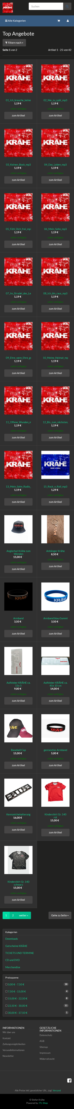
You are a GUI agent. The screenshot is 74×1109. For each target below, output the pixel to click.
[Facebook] (69, 1080)
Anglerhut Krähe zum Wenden (18, 552)
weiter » (23, 915)
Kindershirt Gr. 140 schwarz (18, 883)
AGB (42, 1041)
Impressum (45, 1052)
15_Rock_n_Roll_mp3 (55, 486)
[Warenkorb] (58, 20)
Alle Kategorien (16, 20)
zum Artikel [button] (18, 115)
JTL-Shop (43, 1103)
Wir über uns (9, 1032)
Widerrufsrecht (47, 1058)
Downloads (11, 938)
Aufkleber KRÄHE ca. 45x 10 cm (55, 684)
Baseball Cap (18, 749)
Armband (18, 618)
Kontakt (7, 1038)
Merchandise (12, 967)
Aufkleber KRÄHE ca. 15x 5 (18, 684)
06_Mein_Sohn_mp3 (55, 228)
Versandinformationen (13, 1050)
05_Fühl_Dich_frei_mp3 (19, 228)
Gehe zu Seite (59, 915)
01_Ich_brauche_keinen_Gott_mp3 (25, 100)
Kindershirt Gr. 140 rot (55, 816)
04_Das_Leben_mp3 (55, 164)
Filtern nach (14, 42)
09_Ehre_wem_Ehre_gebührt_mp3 (25, 357)
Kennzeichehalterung (18, 814)
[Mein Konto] (67, 20)
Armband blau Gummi (55, 618)
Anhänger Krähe (55, 550)
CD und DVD (12, 959)
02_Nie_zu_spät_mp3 (55, 100)
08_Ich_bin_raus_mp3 (55, 293)
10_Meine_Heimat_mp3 (56, 357)
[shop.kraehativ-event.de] (12, 8)
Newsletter (8, 1056)
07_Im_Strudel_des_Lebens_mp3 (24, 293)
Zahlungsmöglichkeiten (14, 1044)
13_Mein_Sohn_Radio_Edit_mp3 (24, 486)
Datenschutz (46, 1035)
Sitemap (44, 1047)
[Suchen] (67, 6)
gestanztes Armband (55, 749)
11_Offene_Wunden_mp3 (20, 422)
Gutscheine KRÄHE (16, 945)
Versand (57, 1090)
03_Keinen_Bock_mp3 (18, 164)
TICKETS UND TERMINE (19, 952)
